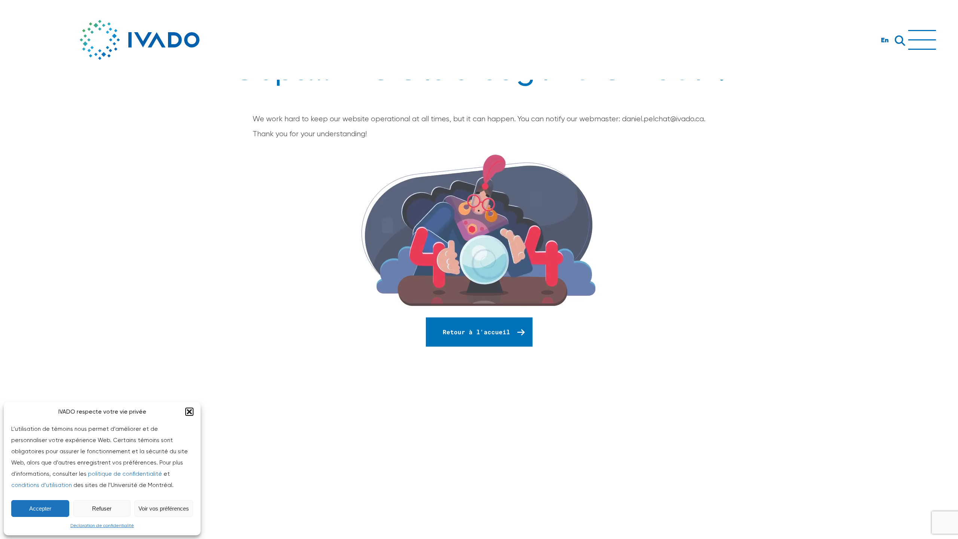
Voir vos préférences (163, 508)
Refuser (102, 508)
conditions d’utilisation (41, 485)
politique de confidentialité (125, 474)
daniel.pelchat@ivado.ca (663, 119)
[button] (189, 411)
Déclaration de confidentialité (102, 525)
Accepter (40, 508)
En (885, 40)
